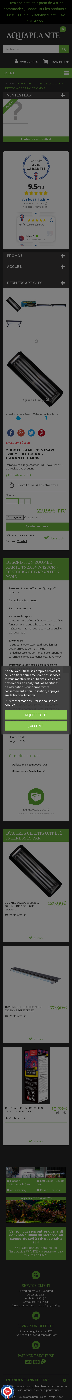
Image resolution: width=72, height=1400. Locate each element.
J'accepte (36, 726)
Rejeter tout (36, 715)
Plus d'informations (18, 701)
